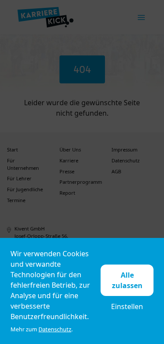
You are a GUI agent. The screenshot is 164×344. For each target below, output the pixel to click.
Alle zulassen (127, 280)
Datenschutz (54, 329)
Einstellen (127, 306)
